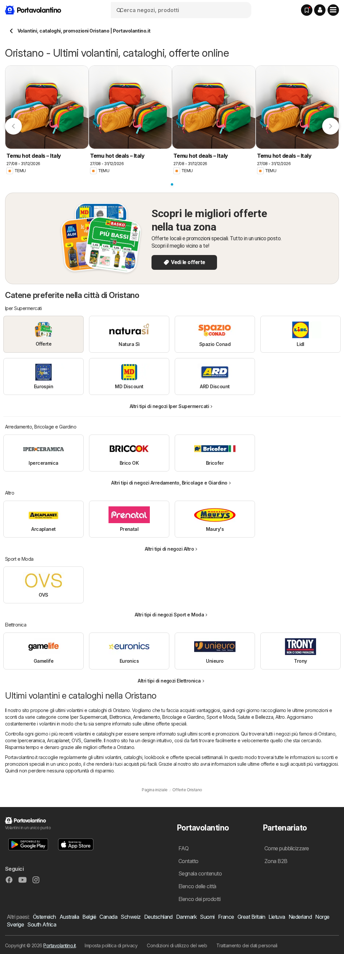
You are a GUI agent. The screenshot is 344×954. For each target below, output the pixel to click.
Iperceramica (31, 740)
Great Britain (251, 916)
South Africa (41, 924)
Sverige (15, 924)
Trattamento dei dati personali (246, 945)
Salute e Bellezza (255, 717)
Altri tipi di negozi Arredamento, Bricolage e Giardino (169, 483)
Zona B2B (276, 861)
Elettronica (120, 717)
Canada (108, 916)
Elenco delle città (197, 886)
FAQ (183, 848)
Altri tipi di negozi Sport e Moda (169, 614)
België (89, 916)
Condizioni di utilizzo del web (177, 945)
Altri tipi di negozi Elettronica (169, 681)
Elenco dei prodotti (199, 899)
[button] (320, 10)
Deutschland (158, 916)
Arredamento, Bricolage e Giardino (168, 717)
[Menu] (333, 10)
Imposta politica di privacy (111, 945)
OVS (76, 740)
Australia (69, 916)
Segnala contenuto (200, 873)
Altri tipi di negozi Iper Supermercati (169, 406)
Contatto (188, 861)
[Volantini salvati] (306, 10)
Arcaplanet (58, 740)
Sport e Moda (221, 717)
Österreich (44, 916)
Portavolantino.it (59, 945)
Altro (280, 717)
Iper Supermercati (88, 717)
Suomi (207, 916)
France (226, 916)
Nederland (300, 916)
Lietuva (276, 916)
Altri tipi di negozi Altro (169, 549)
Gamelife (93, 740)
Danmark (186, 916)
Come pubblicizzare (286, 848)
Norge (322, 916)
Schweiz (130, 916)
